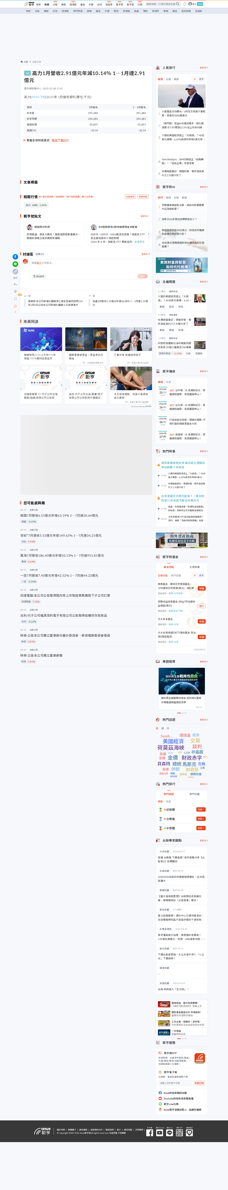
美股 (63, 4)
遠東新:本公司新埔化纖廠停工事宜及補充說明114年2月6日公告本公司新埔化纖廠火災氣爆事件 (55, 303)
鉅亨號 (130, 4)
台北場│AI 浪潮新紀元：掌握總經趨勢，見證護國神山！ (187, 407)
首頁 (38, 4)
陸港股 (73, 4)
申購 (201, 588)
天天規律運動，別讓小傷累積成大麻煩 (131, 395)
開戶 (201, 606)
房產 (136, 11)
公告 (26, 61)
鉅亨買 (119, 4)
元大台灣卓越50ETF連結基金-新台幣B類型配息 (177, 634)
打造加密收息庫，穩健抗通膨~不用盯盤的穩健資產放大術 (187, 421)
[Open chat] (15, 306)
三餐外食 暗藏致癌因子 (127, 355)
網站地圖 (128, 1129)
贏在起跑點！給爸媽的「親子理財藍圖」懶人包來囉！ (69, 196)
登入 (194, 3)
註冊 (200, 3)
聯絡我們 (110, 1129)
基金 (82, 4)
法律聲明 (139, 1129)
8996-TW (38, 97)
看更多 (144, 216)
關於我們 (61, 1129)
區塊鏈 (126, 11)
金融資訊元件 (96, 1129)
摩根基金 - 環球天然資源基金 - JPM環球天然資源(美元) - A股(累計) (176, 586)
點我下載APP (60, 140)
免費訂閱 (199, 1083)
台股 (55, 4)
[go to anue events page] (185, 4)
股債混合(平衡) (176, 610)
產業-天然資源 (176, 593)
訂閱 (140, 4)
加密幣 (108, 4)
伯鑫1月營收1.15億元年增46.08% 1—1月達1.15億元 (120, 303)
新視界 (155, 11)
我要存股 (143, 196)
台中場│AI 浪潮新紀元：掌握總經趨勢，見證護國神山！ (187, 392)
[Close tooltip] (41, 306)
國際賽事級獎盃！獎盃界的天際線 (86, 356)
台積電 (170, 819)
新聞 (47, 4)
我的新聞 (186, 11)
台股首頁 (130, 196)
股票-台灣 (173, 624)
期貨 (116, 11)
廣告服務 (83, 1129)
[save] (15, 299)
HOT (172, 390)
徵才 (119, 1129)
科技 (55, 11)
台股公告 (36, 61)
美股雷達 (173, 315)
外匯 (91, 4)
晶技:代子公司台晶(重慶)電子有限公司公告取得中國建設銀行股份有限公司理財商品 (86, 395)
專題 (165, 11)
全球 (99, 4)
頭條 (28, 11)
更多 (201, 79)
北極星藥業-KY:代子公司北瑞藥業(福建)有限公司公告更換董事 (41, 395)
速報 (89, 11)
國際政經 (173, 291)
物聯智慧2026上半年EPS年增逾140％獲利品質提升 (40, 356)
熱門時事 (78, 11)
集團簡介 (72, 1129)
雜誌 (174, 11)
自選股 (198, 11)
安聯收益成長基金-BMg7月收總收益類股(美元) (176, 603)
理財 (145, 11)
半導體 (170, 828)
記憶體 (170, 809)
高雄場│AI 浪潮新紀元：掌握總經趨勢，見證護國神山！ (187, 436)
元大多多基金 (165, 619)
